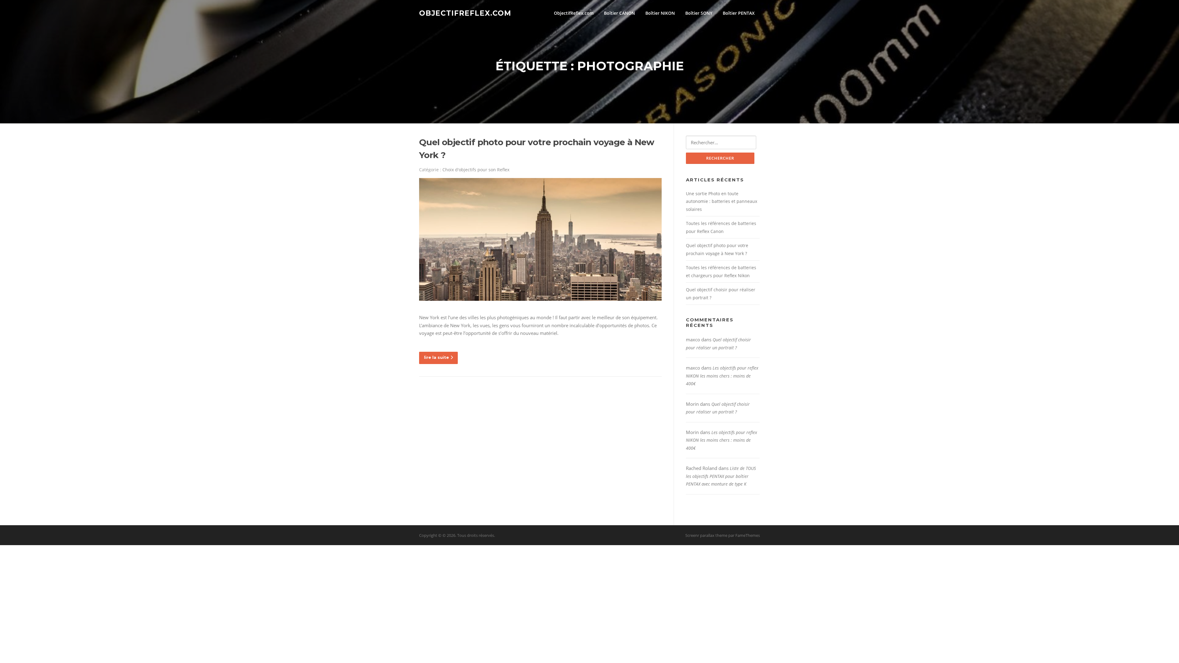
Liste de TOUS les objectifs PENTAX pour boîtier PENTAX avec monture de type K (721, 476)
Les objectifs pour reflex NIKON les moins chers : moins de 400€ (722, 375)
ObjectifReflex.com (465, 13)
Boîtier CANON (619, 13)
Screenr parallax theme (706, 535)
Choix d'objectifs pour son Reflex (475, 170)
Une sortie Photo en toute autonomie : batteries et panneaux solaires (721, 201)
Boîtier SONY (698, 13)
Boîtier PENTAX (739, 13)
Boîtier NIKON (660, 13)
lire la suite (436, 357)
